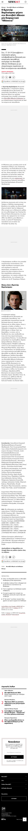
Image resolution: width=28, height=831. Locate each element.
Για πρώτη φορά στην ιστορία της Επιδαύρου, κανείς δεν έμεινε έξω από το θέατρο (14, 594)
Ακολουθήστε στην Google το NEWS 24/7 (12, 606)
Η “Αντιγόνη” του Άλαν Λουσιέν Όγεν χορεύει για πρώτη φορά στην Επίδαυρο (14, 600)
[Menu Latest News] (26, 2)
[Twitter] (6, 77)
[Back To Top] (25, 819)
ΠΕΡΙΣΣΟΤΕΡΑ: (5, 576)
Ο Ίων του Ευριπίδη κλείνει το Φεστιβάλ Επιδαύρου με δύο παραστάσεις (14, 579)
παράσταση (19, 178)
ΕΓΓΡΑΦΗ (14, 798)
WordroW (8, 614)
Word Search (15, 614)
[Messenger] (10, 77)
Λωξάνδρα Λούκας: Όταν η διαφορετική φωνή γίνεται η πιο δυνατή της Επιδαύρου (14, 584)
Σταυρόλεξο (22, 612)
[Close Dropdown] (26, 776)
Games (8, 612)
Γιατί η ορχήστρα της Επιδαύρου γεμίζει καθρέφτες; (14, 589)
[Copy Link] (13, 77)
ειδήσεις (6, 552)
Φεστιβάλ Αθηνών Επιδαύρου (13, 98)
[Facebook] (2, 77)
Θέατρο (3, 7)
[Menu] (2, 2)
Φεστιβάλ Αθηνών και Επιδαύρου (15, 7)
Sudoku (3, 614)
